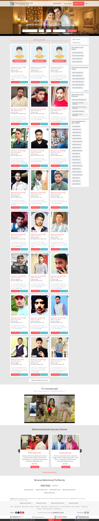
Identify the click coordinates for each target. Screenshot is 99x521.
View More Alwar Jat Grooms (39, 380)
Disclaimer (77, 506)
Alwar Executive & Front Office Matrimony (79, 107)
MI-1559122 (61, 318)
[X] (18, 513)
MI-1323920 (41, 192)
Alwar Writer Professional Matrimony (78, 103)
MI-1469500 (41, 109)
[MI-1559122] (59, 305)
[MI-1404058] (59, 138)
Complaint (51, 506)
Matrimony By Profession (57, 503)
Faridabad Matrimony (77, 141)
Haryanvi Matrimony (41, 489)
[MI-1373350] (19, 180)
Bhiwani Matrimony (76, 144)
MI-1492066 (41, 359)
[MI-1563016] (19, 96)
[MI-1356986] (19, 264)
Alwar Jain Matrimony (77, 61)
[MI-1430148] (19, 138)
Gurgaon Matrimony (76, 138)
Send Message (15, 82)
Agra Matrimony (76, 177)
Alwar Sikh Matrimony (77, 58)
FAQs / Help (25, 506)
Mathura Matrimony (76, 171)
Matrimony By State (41, 503)
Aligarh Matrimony (76, 168)
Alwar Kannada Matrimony (78, 78)
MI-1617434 (21, 67)
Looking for (25, 28)
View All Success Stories (49, 472)
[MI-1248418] (59, 264)
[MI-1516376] (39, 222)
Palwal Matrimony (76, 184)
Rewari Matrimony (76, 135)
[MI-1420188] (39, 138)
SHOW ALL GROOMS (39, 40)
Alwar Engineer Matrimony (78, 111)
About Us (57, 506)
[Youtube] (21, 513)
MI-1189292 (41, 67)
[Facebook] (16, 513)
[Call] (27, 88)
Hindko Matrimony (55, 489)
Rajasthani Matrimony (68, 489)
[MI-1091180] (19, 305)
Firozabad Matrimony (77, 174)
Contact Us (31, 506)
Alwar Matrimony (76, 42)
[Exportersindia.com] (82, 517)
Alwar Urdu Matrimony (77, 87)
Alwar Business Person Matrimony (77, 115)
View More (86, 90)
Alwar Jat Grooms (76, 39)
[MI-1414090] (59, 222)
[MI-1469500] (39, 96)
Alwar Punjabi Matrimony (77, 81)
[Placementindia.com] (16, 517)
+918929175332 (58, 513)
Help (86, 3)
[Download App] (85, 513)
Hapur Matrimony (76, 181)
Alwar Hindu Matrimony (77, 52)
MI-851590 (60, 67)
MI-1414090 (61, 234)
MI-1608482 (21, 234)
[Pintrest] (23, 513)
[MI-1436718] (59, 347)
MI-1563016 (21, 109)
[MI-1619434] (59, 96)
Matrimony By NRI (73, 503)
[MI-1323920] (39, 180)
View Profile (24, 82)
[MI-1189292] (39, 55)
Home (11, 506)
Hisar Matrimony (76, 126)
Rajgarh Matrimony (76, 147)
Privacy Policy (84, 506)
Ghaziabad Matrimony (77, 165)
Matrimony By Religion (25, 503)
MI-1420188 (41, 150)
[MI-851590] (59, 55)
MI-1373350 (21, 192)
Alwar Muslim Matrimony (77, 55)
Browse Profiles (57, 3)
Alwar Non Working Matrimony (79, 99)
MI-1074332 (61, 192)
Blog (72, 506)
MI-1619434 (61, 109)
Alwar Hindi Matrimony (77, 75)
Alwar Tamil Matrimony (77, 72)
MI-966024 (40, 318)
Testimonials (44, 506)
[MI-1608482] (19, 222)
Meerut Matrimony (76, 162)
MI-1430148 (21, 150)
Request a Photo (19, 61)
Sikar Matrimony (76, 153)
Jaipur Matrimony (76, 156)
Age (40, 28)
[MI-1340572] (39, 264)
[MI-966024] (39, 305)
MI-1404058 (61, 150)
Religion (55, 28)
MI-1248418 (61, 276)
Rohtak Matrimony (76, 129)
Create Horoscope (47, 508)
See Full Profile (38, 78)
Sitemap (39, 508)
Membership (17, 506)
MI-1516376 (41, 234)
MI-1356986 (21, 276)
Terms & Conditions (65, 506)
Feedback (37, 506)
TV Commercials (57, 508)
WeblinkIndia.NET (85, 520)
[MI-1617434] (19, 55)
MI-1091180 (21, 318)
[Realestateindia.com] (38, 517)
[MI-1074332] (59, 180)
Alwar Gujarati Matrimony (78, 84)
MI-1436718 (61, 359)
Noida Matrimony (76, 159)
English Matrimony (49, 492)
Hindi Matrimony (29, 489)
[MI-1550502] (19, 347)
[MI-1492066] (39, 347)
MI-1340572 (41, 276)
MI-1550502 (21, 359)
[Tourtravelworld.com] (60, 517)
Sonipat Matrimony (76, 132)
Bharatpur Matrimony (77, 150)
